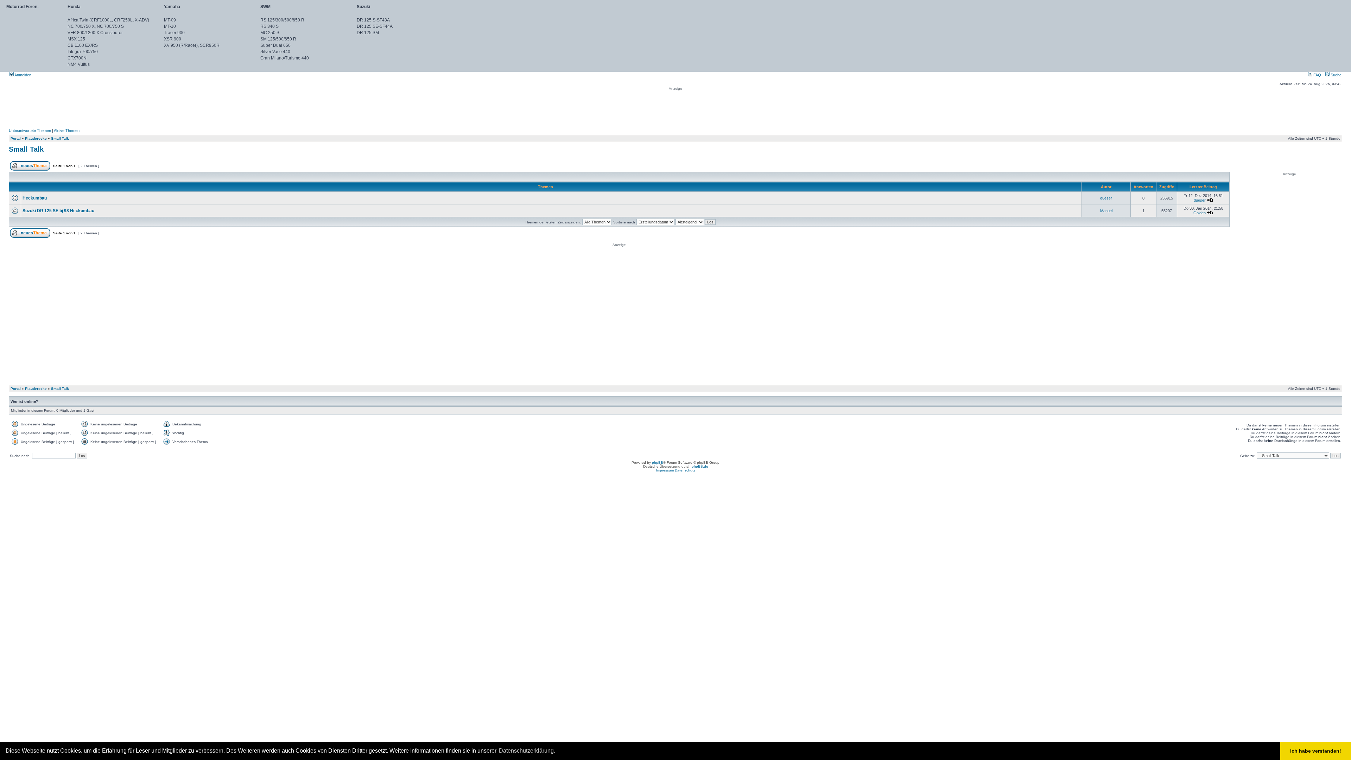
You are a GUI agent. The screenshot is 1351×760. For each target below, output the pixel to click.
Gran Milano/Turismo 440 (284, 58)
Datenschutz (685, 470)
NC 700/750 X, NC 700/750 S (96, 26)
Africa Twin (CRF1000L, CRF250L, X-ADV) (108, 20)
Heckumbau (35, 198)
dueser (1106, 198)
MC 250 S (269, 32)
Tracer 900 (174, 32)
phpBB (657, 462)
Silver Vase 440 (275, 51)
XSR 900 (172, 39)
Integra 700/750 (83, 51)
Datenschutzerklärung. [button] (527, 751)
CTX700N (77, 58)
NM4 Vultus (79, 64)
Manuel (1106, 211)
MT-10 (170, 26)
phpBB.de (700, 466)
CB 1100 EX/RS (83, 45)
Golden (1199, 213)
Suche (1336, 75)
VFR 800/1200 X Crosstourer (95, 32)
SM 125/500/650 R (278, 39)
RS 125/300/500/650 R (282, 20)
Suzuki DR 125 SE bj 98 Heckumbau (58, 210)
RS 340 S (269, 26)
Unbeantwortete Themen (30, 130)
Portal (16, 138)
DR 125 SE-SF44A (375, 26)
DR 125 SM (368, 32)
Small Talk (60, 138)
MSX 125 (76, 39)
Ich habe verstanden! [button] (1315, 751)
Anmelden (22, 75)
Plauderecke (36, 138)
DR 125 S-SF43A (373, 20)
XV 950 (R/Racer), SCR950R (192, 45)
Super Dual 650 (275, 45)
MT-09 (170, 20)
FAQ (1316, 75)
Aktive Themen (67, 130)
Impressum (665, 470)
